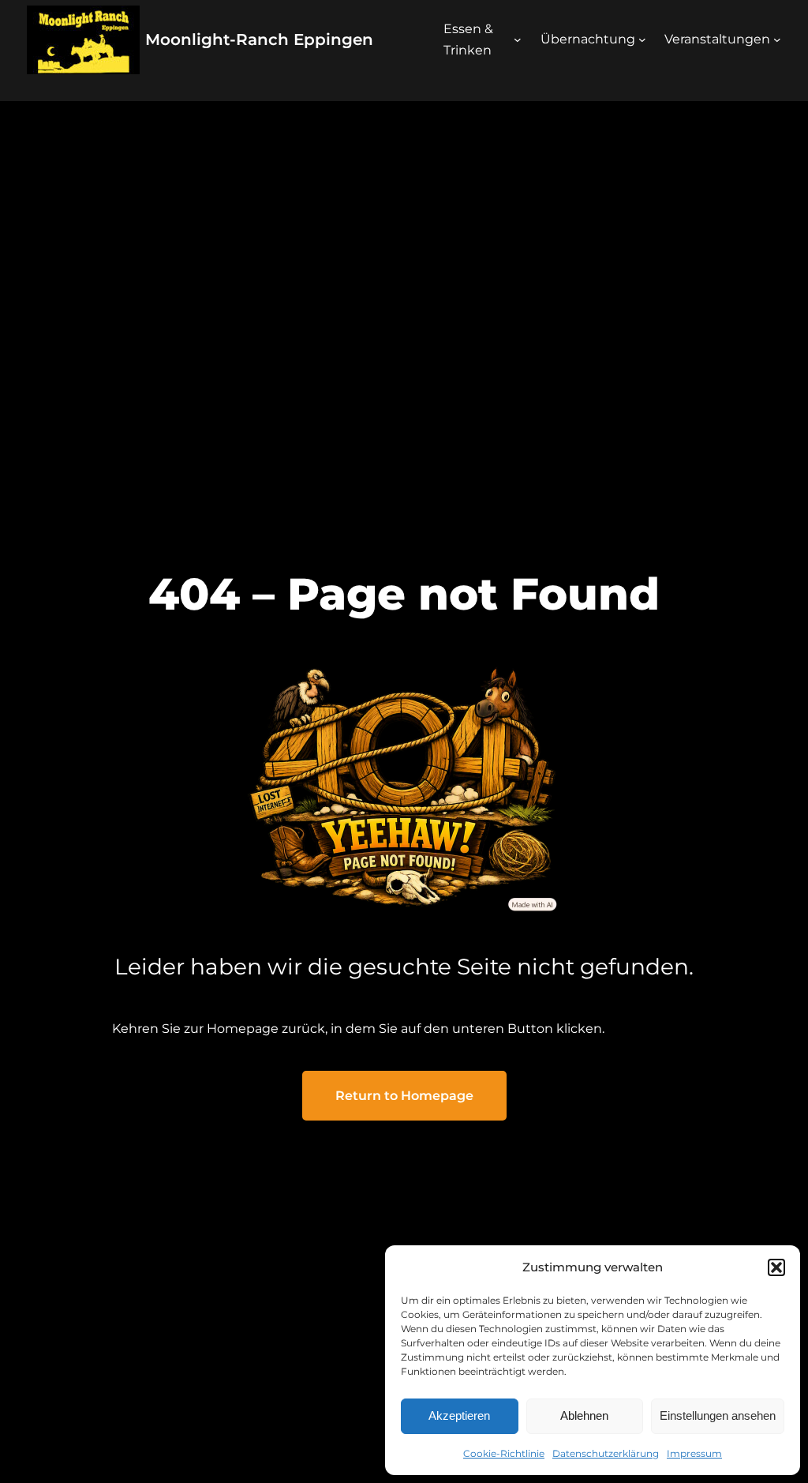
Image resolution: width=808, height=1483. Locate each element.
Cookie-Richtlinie (503, 1453)
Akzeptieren (459, 1415)
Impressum (694, 1453)
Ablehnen (584, 1415)
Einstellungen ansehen (718, 1415)
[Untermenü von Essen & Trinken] (518, 39)
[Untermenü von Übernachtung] (642, 39)
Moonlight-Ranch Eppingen (259, 39)
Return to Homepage (404, 1095)
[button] (776, 1267)
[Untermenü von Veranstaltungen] (777, 39)
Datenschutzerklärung (605, 1453)
